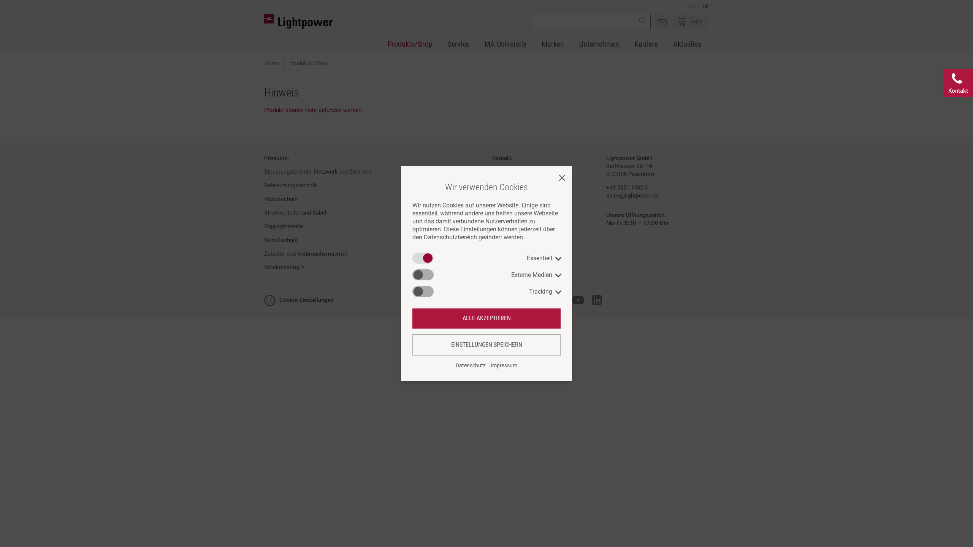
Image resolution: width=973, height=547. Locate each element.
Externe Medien (531, 274)
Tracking (540, 291)
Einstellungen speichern (486, 344)
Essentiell (539, 258)
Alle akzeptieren (487, 318)
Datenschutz (471, 365)
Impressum (504, 365)
